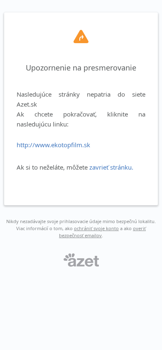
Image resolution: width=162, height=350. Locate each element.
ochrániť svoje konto (96, 228)
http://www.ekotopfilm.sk (53, 145)
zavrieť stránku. (111, 167)
